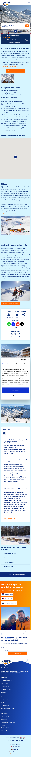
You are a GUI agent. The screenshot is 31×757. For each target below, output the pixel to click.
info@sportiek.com (10, 603)
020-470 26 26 (9, 594)
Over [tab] (25, 363)
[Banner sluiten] (28, 359)
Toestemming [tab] (5, 363)
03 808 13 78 (8, 598)
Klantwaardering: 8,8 (16, 754)
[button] (15, 157)
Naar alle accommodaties (15, 71)
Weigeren (15, 395)
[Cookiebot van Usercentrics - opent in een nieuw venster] (20, 360)
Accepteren (15, 390)
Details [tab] (15, 363)
